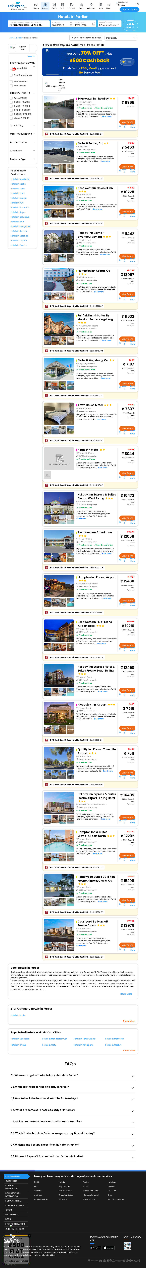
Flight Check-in (41, 1199)
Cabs (85, 1186)
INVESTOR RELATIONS (15, 1224)
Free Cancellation (23, 75)
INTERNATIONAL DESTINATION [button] (12, 1195)
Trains (86, 1182)
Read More (126, 994)
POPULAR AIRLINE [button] (13, 1200)
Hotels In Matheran (114, 1038)
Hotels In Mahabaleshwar (54, 1038)
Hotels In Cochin (113, 1044)
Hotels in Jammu (19, 231)
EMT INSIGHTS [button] (12, 1214)
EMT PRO (112, 1190)
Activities (38, 1195)
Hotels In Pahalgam (83, 1044)
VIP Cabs (63, 1199)
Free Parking (20, 85)
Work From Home (116, 1199)
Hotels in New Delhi (20, 179)
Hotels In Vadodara (20, 1038)
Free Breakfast (21, 81)
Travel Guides (65, 1190)
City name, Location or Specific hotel (25, 22)
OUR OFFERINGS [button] (12, 1176)
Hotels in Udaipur (19, 198)
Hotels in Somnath (20, 207)
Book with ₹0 (19, 69)
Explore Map (22, 48)
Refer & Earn (89, 1199)
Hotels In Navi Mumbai (85, 1038)
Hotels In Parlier (18, 1015)
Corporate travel (91, 1195)
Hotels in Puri (17, 202)
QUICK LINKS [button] (11, 1181)
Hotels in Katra (18, 193)
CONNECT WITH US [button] (14, 1205)
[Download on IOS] (109, 1249)
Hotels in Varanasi (19, 235)
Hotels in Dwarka (19, 245)
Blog (110, 1195)
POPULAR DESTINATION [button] (11, 1187)
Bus (35, 1186)
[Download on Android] (96, 1249)
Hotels (62, 1182)
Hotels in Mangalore (20, 226)
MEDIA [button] (8, 1219)
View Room (127, 122)
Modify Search (130, 25)
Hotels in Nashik (18, 183)
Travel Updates (66, 1195)
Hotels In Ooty (49, 1044)
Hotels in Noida (18, 188)
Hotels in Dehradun (20, 217)
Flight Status (64, 1186)
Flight (36, 1182)
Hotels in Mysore (19, 240)
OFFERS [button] (8, 1210)
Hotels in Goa (17, 221)
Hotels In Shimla (18, 1044)
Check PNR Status (91, 1190)
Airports (37, 1190)
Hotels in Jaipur (18, 212)
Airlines (111, 1186)
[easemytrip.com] (18, 9)
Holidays (112, 1182)
